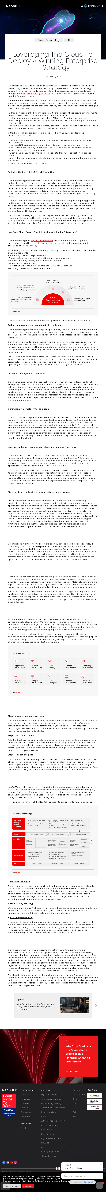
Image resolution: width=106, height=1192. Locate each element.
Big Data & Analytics (51, 1138)
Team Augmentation (51, 1099)
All (69, 40)
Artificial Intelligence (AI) (53, 1121)
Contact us (26, 1112)
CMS (75, 1103)
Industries (25, 1099)
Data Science (47, 1134)
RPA (75, 1107)
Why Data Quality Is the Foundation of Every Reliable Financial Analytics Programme (36, 1007)
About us (25, 1094)
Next (96, 1005)
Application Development (53, 1107)
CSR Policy (26, 1116)
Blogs (23, 1128)
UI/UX (43, 1116)
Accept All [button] (27, 1186)
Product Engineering (51, 1103)
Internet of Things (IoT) (52, 1125)
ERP (74, 1116)
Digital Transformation (52, 1094)
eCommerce (79, 1094)
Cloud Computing (49, 40)
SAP (75, 1112)
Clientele (25, 1103)
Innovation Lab (48, 1112)
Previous (10, 1005)
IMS (43, 1147)
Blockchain (46, 1129)
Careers (24, 1107)
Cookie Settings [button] (12, 1186)
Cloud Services (48, 1156)
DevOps (45, 1143)
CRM (75, 1099)
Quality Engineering (50, 1151)
